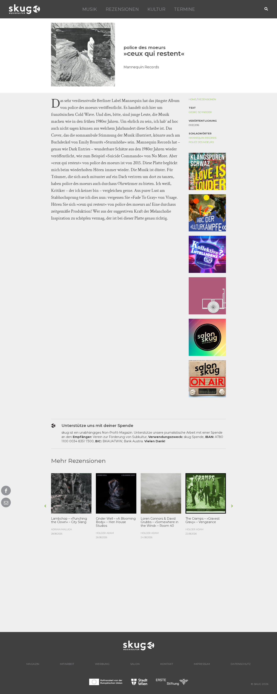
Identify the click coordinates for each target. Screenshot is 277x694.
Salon (135, 663)
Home (192, 99)
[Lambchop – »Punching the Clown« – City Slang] (71, 492)
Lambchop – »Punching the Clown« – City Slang (69, 520)
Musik (89, 9)
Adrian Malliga (61, 529)
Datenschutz (241, 663)
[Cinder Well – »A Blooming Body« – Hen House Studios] (116, 492)
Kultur (156, 9)
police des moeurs (201, 142)
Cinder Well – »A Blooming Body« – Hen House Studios (116, 522)
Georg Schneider (200, 112)
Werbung (102, 663)
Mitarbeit (67, 663)
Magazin (32, 663)
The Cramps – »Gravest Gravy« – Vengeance (202, 520)
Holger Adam (105, 533)
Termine (184, 9)
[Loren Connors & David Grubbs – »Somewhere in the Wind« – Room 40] (161, 492)
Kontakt (166, 663)
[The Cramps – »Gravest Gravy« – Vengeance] (205, 492)
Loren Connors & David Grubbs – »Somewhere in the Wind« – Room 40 (159, 522)
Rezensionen (122, 9)
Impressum (202, 663)
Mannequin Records (202, 137)
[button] (266, 9)
